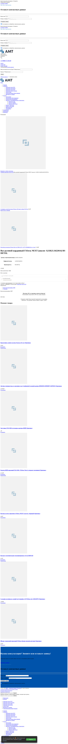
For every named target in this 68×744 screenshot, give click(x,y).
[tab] (9, 287)
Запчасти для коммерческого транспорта (15, 100)
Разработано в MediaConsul (5, 691)
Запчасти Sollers (12, 102)
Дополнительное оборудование (13, 93)
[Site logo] (7, 52)
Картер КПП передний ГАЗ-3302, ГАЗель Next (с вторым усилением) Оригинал (23, 470)
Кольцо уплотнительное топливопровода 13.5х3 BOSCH (17, 555)
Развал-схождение (10, 106)
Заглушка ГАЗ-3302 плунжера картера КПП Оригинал (16, 428)
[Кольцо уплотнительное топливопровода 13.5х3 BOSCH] (14, 553)
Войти (2, 74)
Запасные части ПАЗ (10, 88)
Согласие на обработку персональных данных (9, 689)
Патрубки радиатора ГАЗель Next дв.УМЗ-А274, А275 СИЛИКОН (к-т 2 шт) (18, 247)
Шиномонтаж (9, 107)
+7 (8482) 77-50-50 (6, 60)
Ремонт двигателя (10, 105)
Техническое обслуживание (12, 98)
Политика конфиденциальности (6, 690)
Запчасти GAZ (11, 101)
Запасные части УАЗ (10, 89)
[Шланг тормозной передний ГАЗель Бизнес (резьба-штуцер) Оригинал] (14, 638)
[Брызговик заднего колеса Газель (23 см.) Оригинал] (14, 340)
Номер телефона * (5, 18)
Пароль (5, 71)
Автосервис (8, 96)
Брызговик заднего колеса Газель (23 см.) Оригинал (16, 342)
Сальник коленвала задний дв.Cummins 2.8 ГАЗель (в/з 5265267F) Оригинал (23, 599)
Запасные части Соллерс (11, 90)
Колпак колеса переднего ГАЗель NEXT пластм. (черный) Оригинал (20, 513)
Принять (31, 739)
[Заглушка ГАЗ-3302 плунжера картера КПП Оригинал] (14, 425)
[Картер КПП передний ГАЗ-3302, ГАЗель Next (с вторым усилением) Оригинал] (14, 467)
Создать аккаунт (10, 67)
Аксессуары (8, 92)
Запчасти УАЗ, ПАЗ (12, 104)
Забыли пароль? (4, 76)
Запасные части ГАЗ (10, 87)
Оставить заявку (4, 3)
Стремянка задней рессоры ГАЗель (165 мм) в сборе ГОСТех (14, 209)
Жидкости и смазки (10, 94)
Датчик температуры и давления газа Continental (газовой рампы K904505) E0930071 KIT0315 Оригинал (31, 386)
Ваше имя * (3, 16)
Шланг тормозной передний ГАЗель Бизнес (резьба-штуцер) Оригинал (21, 641)
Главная (2, 172)
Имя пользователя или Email (10, 69)
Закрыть (2, 742)
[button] (3, 346)
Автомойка (8, 108)
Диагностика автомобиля (11, 99)
